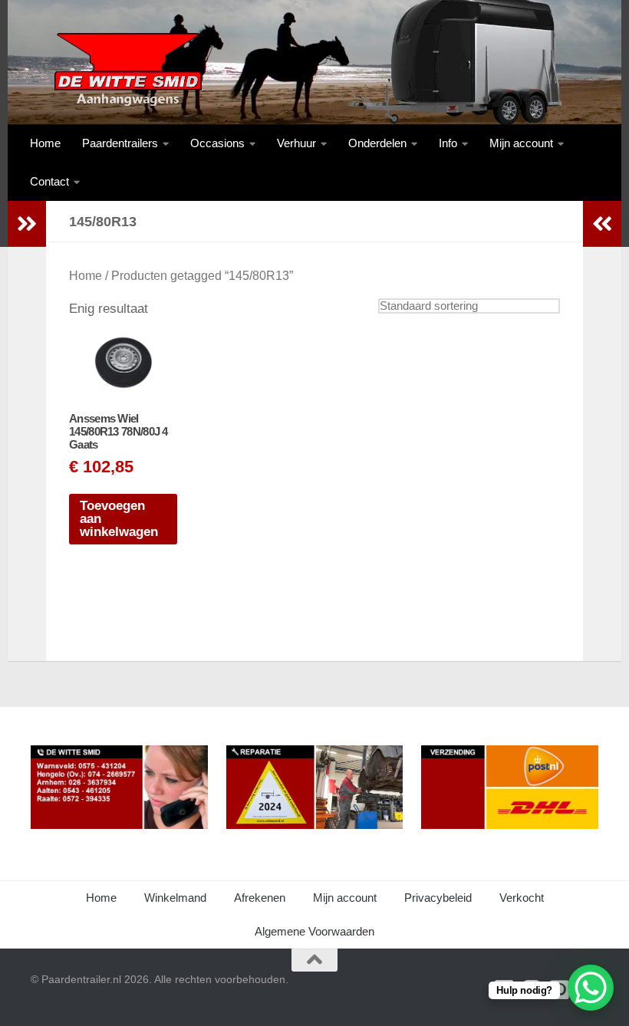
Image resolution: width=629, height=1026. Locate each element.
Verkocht (521, 897)
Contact (49, 181)
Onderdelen (377, 143)
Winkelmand (175, 897)
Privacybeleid (438, 897)
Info (448, 143)
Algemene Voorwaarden (314, 931)
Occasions (217, 143)
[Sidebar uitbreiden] (27, 224)
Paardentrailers (120, 143)
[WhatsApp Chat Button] (591, 988)
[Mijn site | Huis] (126, 69)
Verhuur (296, 143)
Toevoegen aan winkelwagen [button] (119, 518)
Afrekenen (259, 897)
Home (45, 143)
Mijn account (521, 143)
